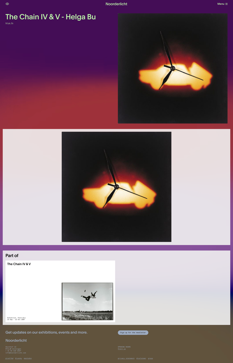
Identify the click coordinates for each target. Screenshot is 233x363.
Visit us (122, 349)
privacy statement (126, 358)
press (150, 358)
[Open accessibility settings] (7, 4)
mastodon (28, 358)
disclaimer (141, 358)
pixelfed (9, 358)
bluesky (18, 358)
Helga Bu (9, 23)
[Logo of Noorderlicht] (116, 4)
